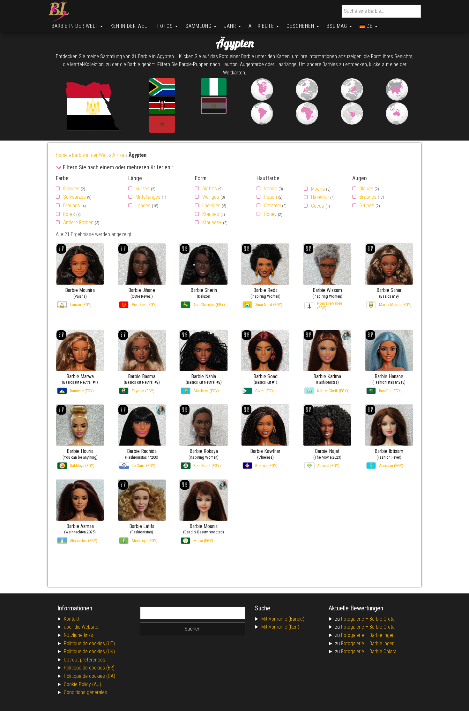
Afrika (118, 155)
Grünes (367, 206)
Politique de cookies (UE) (89, 643)
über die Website (81, 627)
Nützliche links (78, 635)
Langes (143, 206)
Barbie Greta (382, 619)
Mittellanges (148, 197)
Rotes (69, 214)
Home (62, 155)
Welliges (210, 197)
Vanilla (270, 189)
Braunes (71, 206)
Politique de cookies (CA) (89, 676)
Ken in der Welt (130, 26)
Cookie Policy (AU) (82, 684)
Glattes (209, 189)
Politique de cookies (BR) (89, 668)
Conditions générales (85, 692)
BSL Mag (338, 26)
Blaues (366, 189)
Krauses (210, 214)
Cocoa (317, 206)
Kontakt (71, 619)
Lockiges (211, 206)
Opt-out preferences (84, 660)
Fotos (166, 26)
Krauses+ (212, 222)
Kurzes (143, 189)
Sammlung (199, 26)
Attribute (262, 26)
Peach (270, 197)
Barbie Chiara (383, 651)
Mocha (318, 189)
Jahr (231, 26)
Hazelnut (320, 197)
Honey (270, 214)
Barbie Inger (381, 635)
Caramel (272, 206)
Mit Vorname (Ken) (280, 627)
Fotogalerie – (355, 619)
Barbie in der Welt (76, 26)
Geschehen (301, 26)
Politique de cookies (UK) (89, 651)
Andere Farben (78, 222)
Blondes (71, 189)
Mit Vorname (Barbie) (282, 619)
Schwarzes (74, 197)
